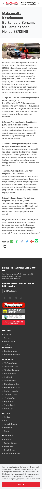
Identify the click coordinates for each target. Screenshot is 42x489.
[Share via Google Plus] (32, 241)
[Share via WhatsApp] (16, 241)
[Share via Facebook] (21, 241)
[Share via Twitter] (27, 241)
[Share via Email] (11, 241)
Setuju (21, 484)
